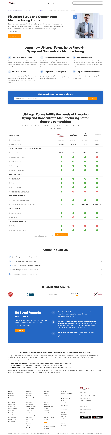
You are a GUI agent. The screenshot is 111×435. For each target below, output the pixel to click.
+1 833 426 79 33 (85, 401)
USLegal (63, 412)
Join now (20, 330)
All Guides (46, 428)
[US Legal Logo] (84, 388)
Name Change (11, 413)
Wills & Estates (12, 419)
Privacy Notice (78, 433)
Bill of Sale (28, 395)
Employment (11, 402)
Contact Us (46, 404)
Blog (45, 400)
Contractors (11, 395)
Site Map (46, 408)
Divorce (10, 398)
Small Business (12, 417)
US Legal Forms (12, 10)
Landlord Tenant (12, 408)
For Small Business (66, 403)
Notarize (63, 391)
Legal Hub (46, 391)
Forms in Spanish (48, 413)
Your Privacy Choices (61, 433)
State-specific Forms (49, 417)
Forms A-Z (28, 425)
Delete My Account (48, 406)
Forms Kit (46, 419)
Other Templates (30, 428)
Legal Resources (48, 398)
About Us (46, 393)
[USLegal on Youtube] (94, 395)
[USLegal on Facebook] (85, 395)
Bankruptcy (11, 393)
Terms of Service (70, 433)
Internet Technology (31, 406)
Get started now (14, 36)
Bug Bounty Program (98, 433)
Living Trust (11, 410)
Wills (27, 421)
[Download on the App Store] (85, 417)
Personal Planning (12, 415)
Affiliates (46, 402)
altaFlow (63, 421)
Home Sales (11, 400)
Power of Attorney (30, 415)
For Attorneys (64, 405)
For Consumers (65, 401)
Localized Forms (48, 415)
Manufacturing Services (40, 10)
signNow (63, 418)
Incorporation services (67, 393)
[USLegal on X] (81, 395)
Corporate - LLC (30, 398)
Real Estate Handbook (49, 426)
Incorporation (11, 406)
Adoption (10, 391)
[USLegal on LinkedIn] (90, 395)
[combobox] (78, 3)
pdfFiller (63, 416)
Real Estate (29, 417)
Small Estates (29, 419)
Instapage (63, 425)
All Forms (28, 423)
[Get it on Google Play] (97, 417)
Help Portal (46, 395)
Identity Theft (11, 404)
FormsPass (64, 414)
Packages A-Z (11, 421)
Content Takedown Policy (87, 433)
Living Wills (29, 410)
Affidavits (28, 391)
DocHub (63, 423)
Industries (19, 10)
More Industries (28, 10)
